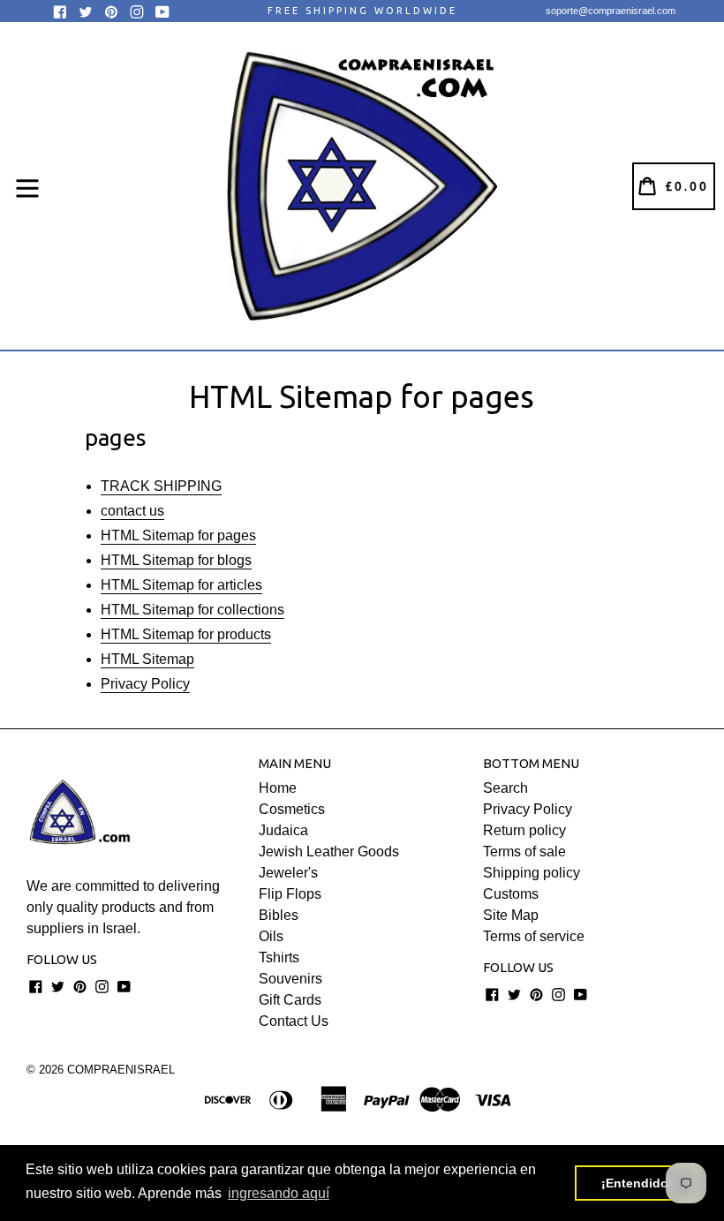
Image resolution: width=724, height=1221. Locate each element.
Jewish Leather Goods (329, 851)
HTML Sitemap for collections (192, 609)
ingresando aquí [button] (278, 1193)
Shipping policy (531, 872)
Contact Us (293, 1021)
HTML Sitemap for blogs (176, 560)
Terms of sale (524, 851)
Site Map (511, 915)
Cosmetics (292, 809)
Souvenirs (290, 978)
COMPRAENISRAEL (121, 1069)
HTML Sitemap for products (186, 634)
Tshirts (279, 957)
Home (278, 787)
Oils (271, 936)
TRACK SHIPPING (161, 486)
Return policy (524, 830)
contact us (132, 510)
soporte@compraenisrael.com (610, 10)
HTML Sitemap (147, 659)
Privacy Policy (145, 683)
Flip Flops (290, 893)
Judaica (283, 830)
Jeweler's (288, 872)
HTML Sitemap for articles (181, 584)
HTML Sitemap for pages (178, 535)
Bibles (278, 915)
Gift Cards (290, 999)
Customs (511, 893)
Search (505, 787)
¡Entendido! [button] (637, 1183)
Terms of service (533, 936)
